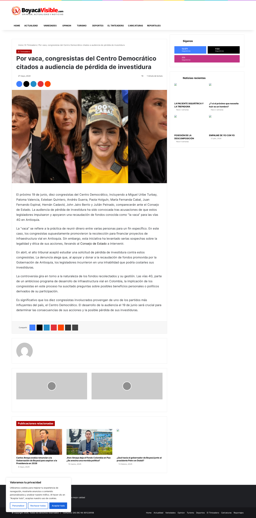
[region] (38, 495)
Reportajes (154, 25)
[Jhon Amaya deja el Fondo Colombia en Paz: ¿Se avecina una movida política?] (89, 442)
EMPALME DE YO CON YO (222, 135)
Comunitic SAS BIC (72, 512)
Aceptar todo (58, 505)
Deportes (97, 25)
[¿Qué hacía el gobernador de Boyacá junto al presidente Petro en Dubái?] (140, 442)
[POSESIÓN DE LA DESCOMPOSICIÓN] (189, 123)
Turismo (82, 25)
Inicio (20, 45)
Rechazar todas (38, 505)
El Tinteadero (116, 25)
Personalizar (18, 505)
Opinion (66, 25)
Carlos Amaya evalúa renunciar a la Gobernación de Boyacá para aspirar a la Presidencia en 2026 (36, 460)
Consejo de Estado (93, 243)
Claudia (40, 344)
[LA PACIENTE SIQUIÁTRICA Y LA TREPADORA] (189, 92)
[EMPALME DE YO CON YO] (224, 123)
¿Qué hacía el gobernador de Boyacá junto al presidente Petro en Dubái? (139, 459)
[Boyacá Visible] (37, 10)
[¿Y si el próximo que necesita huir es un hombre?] (224, 92)
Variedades (50, 25)
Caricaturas (135, 25)
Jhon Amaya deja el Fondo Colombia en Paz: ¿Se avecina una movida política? (89, 459)
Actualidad (31, 25)
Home (17, 25)
